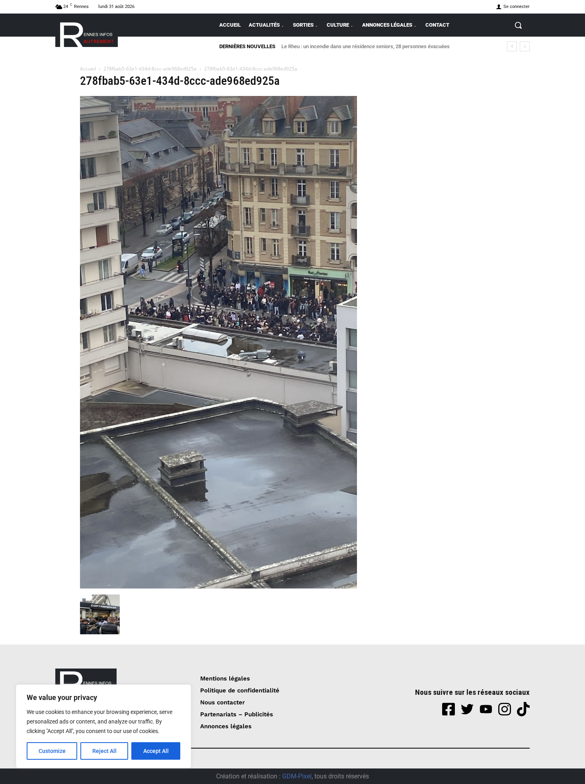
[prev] (512, 46)
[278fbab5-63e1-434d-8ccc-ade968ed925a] (218, 586)
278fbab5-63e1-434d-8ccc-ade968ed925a (150, 68)
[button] (518, 25)
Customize (52, 751)
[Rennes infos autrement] (86, 33)
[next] (525, 46)
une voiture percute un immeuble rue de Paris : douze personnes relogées (367, 46)
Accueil (88, 68)
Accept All (156, 751)
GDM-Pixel (297, 776)
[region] (103, 726)
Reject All (104, 751)
